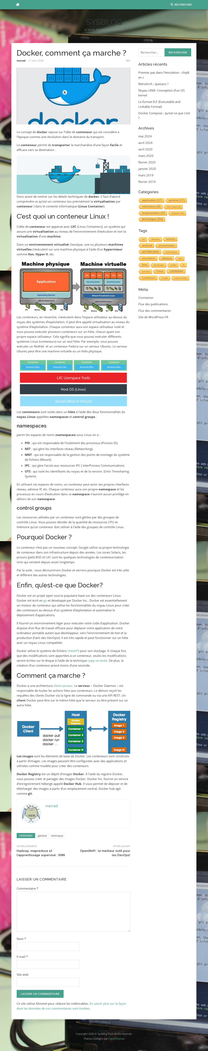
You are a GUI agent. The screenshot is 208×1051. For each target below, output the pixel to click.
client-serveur (63, 686)
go (45, 600)
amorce (170, 239)
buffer (173, 265)
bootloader (159, 265)
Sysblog (104, 22)
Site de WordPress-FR (153, 317)
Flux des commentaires (154, 311)
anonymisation (167, 245)
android (147, 245)
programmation (153, 213)
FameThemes (116, 1038)
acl (143, 239)
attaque (167, 258)
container (176, 271)
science (178, 213)
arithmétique (171, 252)
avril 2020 (145, 149)
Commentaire (27, 888)
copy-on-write (97, 660)
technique (57, 835)
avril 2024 (145, 143)
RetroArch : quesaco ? (153, 84)
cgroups (146, 271)
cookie (165, 278)
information (151, 206)
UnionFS (73, 651)
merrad (21, 60)
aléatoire (156, 239)
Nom (21, 939)
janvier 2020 (147, 169)
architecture (150, 251)
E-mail (22, 957)
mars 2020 (146, 156)
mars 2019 (146, 175)
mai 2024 (145, 136)
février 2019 (147, 182)
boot (144, 264)
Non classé (174, 207)
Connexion (145, 298)
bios (180, 258)
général (42, 835)
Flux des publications (153, 304)
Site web (22, 974)
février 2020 (147, 162)
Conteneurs (148, 277)
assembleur (148, 258)
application (152, 200)
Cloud (159, 271)
